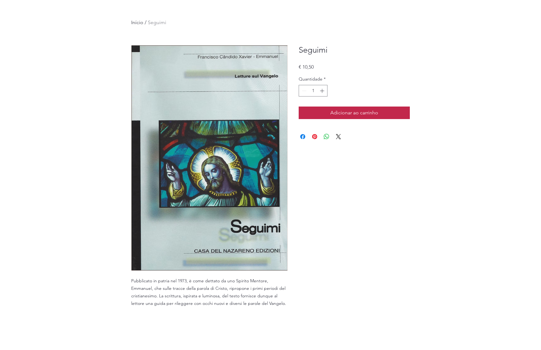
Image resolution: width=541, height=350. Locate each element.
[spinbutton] (313, 90)
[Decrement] (303, 90)
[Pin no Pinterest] (314, 136)
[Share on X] (338, 136)
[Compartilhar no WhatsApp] (326, 136)
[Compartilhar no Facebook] (303, 136)
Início (137, 22)
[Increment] (323, 90)
